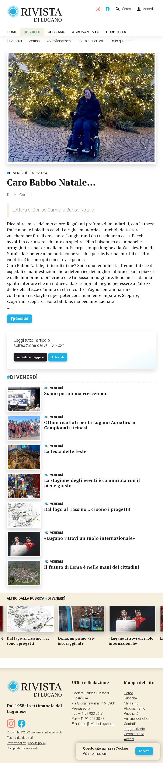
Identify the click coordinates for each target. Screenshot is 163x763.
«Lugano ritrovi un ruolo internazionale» (89, 538)
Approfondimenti (59, 41)
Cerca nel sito (134, 734)
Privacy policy (16, 743)
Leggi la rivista (134, 729)
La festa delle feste (65, 451)
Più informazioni (95, 754)
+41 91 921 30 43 (91, 719)
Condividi (19, 318)
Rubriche (32, 32)
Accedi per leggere (30, 357)
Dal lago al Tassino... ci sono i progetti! (87, 509)
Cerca (123, 8)
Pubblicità (116, 32)
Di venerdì (14, 41)
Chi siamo (56, 32)
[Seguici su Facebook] (107, 9)
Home (12, 32)
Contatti (130, 724)
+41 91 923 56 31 (91, 714)
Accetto (144, 751)
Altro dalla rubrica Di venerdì (36, 598)
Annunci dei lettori (137, 719)
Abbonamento (85, 32)
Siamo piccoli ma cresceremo (76, 393)
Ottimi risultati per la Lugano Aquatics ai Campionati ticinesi (89, 425)
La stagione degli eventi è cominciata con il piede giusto (92, 483)
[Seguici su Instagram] (98, 9)
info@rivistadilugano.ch (98, 724)
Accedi (144, 8)
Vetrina (34, 41)
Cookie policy (37, 743)
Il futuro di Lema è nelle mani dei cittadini (91, 567)
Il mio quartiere (121, 41)
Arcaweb (32, 748)
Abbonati (58, 357)
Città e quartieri (91, 41)
